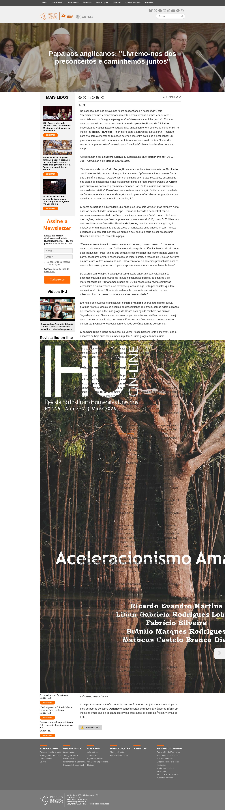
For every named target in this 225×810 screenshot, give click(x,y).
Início (44, 3)
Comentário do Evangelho (168, 752)
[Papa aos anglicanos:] (102, 97)
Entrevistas (92, 755)
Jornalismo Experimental (98, 762)
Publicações (102, 3)
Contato (149, 3)
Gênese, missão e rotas (50, 752)
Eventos (117, 3)
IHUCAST (91, 765)
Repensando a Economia (74, 762)
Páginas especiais (95, 758)
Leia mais (47, 703)
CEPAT (43, 762)
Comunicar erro (90, 727)
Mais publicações (118, 752)
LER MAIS (50, 135)
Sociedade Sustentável (73, 765)
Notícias (87, 3)
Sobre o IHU (57, 3)
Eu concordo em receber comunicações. (58, 263)
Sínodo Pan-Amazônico (167, 774)
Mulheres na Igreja (165, 778)
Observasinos (69, 752)
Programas (73, 3)
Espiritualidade (133, 3)
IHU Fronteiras (69, 758)
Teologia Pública (70, 755)
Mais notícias (93, 752)
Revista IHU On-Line (119, 755)
